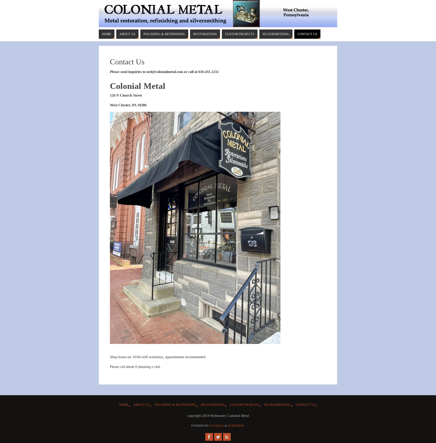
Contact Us (305, 404)
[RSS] (227, 437)
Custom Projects (244, 404)
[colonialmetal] (209, 437)
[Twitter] (218, 437)
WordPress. (236, 425)
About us (141, 404)
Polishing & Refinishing (175, 404)
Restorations (213, 404)
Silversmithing (277, 404)
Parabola (217, 425)
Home (124, 404)
